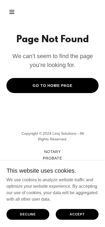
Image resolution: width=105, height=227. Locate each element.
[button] (16, 11)
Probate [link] (52, 158)
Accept (77, 214)
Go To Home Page (53, 85)
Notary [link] (52, 152)
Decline (28, 214)
